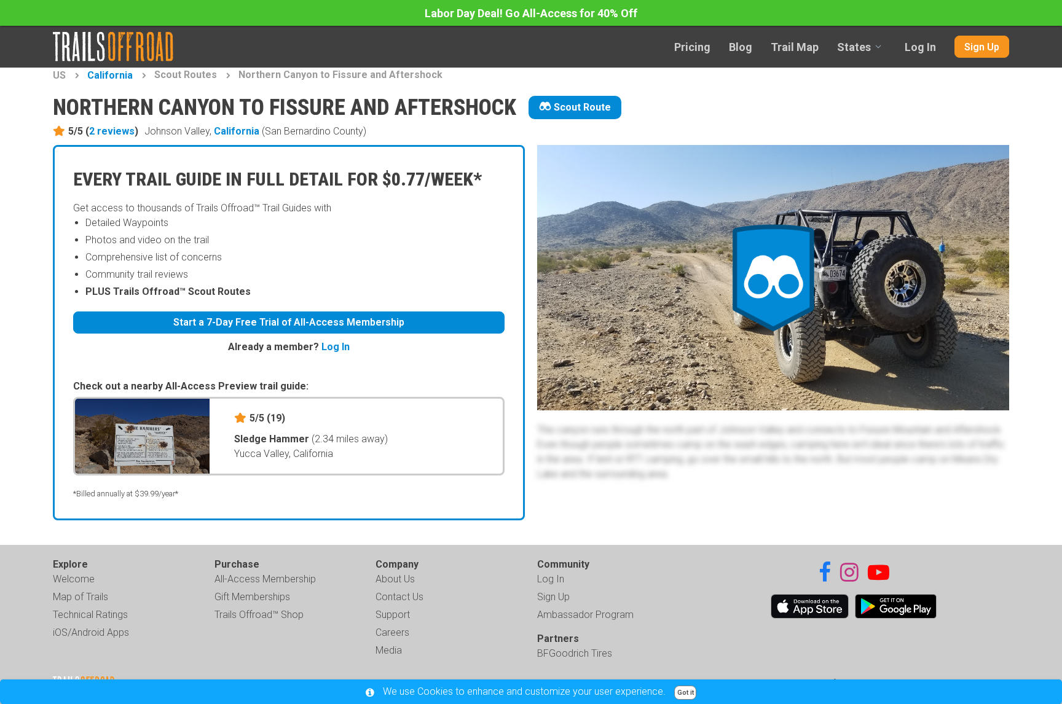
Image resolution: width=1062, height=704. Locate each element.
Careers (392, 632)
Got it (685, 693)
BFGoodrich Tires (574, 653)
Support (393, 614)
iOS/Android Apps (91, 632)
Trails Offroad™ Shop (259, 614)
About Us (395, 579)
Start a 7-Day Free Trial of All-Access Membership (288, 322)
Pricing (692, 47)
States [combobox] (854, 47)
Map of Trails (80, 597)
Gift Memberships (252, 597)
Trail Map (795, 47)
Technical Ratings (90, 614)
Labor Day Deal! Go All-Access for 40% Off (531, 13)
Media (389, 650)
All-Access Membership (265, 579)
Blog (740, 47)
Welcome (74, 579)
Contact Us (399, 597)
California (110, 75)
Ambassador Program (585, 614)
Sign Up (981, 47)
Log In (920, 47)
